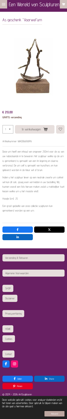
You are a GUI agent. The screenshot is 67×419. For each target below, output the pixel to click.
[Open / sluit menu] (3, 4)
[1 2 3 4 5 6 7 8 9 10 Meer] (7, 129)
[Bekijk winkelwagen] (63, 4)
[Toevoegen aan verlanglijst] (60, 129)
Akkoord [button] (54, 413)
